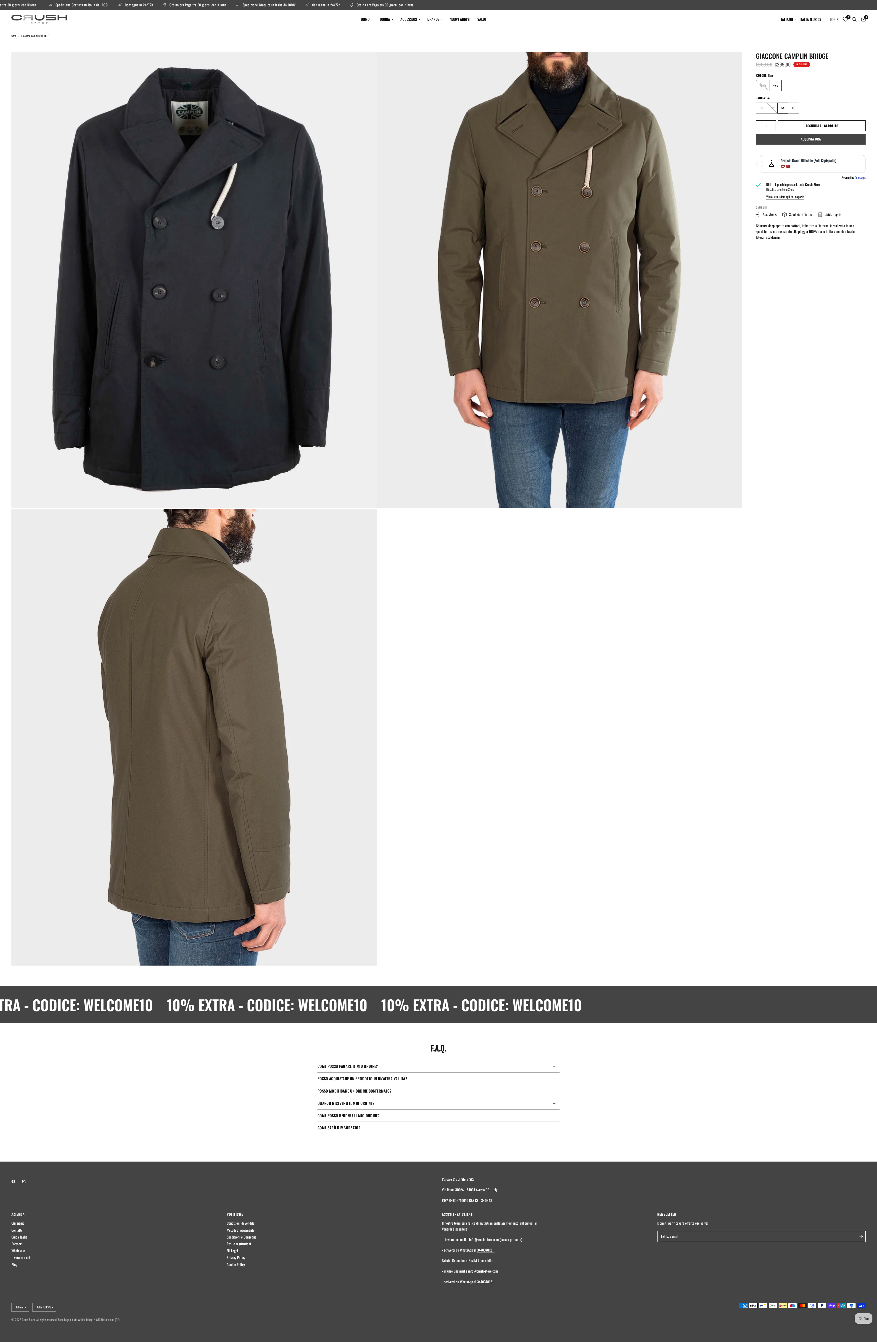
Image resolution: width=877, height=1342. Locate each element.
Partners (17, 1244)
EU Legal (232, 1250)
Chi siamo (17, 1223)
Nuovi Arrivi (460, 19)
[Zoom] (367, 61)
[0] (862, 19)
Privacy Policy (236, 1257)
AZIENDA (18, 1214)
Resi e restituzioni (239, 1244)
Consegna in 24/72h (61, 5)
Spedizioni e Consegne (241, 1237)
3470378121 (485, 1250)
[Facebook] (16, 1181)
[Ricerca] (854, 19)
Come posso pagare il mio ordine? (347, 1066)
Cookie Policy (236, 1264)
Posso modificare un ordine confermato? (354, 1091)
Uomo (365, 19)
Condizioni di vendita (240, 1223)
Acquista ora (811, 138)
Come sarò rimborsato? (338, 1127)
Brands (433, 19)
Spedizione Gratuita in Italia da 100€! (193, 5)
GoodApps (860, 177)
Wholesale (18, 1250)
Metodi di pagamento (241, 1230)
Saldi (481, 19)
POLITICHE (235, 1214)
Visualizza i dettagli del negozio (785, 197)
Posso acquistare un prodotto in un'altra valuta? (362, 1078)
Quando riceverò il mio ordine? (345, 1103)
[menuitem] (366, 19)
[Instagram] (27, 1181)
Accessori (408, 19)
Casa (13, 36)
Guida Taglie (19, 1237)
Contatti (16, 1230)
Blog (14, 1264)
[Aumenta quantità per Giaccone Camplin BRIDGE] (772, 126)
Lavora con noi (20, 1257)
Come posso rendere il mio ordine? (348, 1115)
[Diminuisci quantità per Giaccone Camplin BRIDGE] (759, 126)
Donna (385, 19)
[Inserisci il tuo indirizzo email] (861, 1236)
